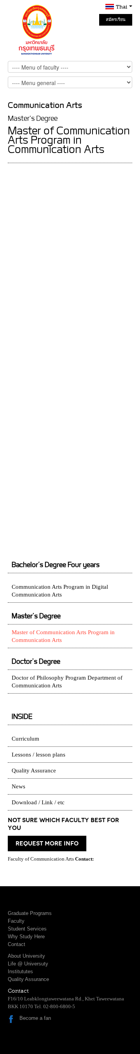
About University (26, 956)
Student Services (27, 929)
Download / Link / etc (38, 802)
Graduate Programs (30, 913)
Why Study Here (26, 936)
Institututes (20, 971)
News (18, 786)
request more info (47, 843)
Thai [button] (122, 7)
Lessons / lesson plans (38, 754)
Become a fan (35, 1018)
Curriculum (25, 739)
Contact (16, 944)
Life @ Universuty (28, 964)
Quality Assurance (34, 770)
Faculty (16, 921)
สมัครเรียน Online (116, 21)
